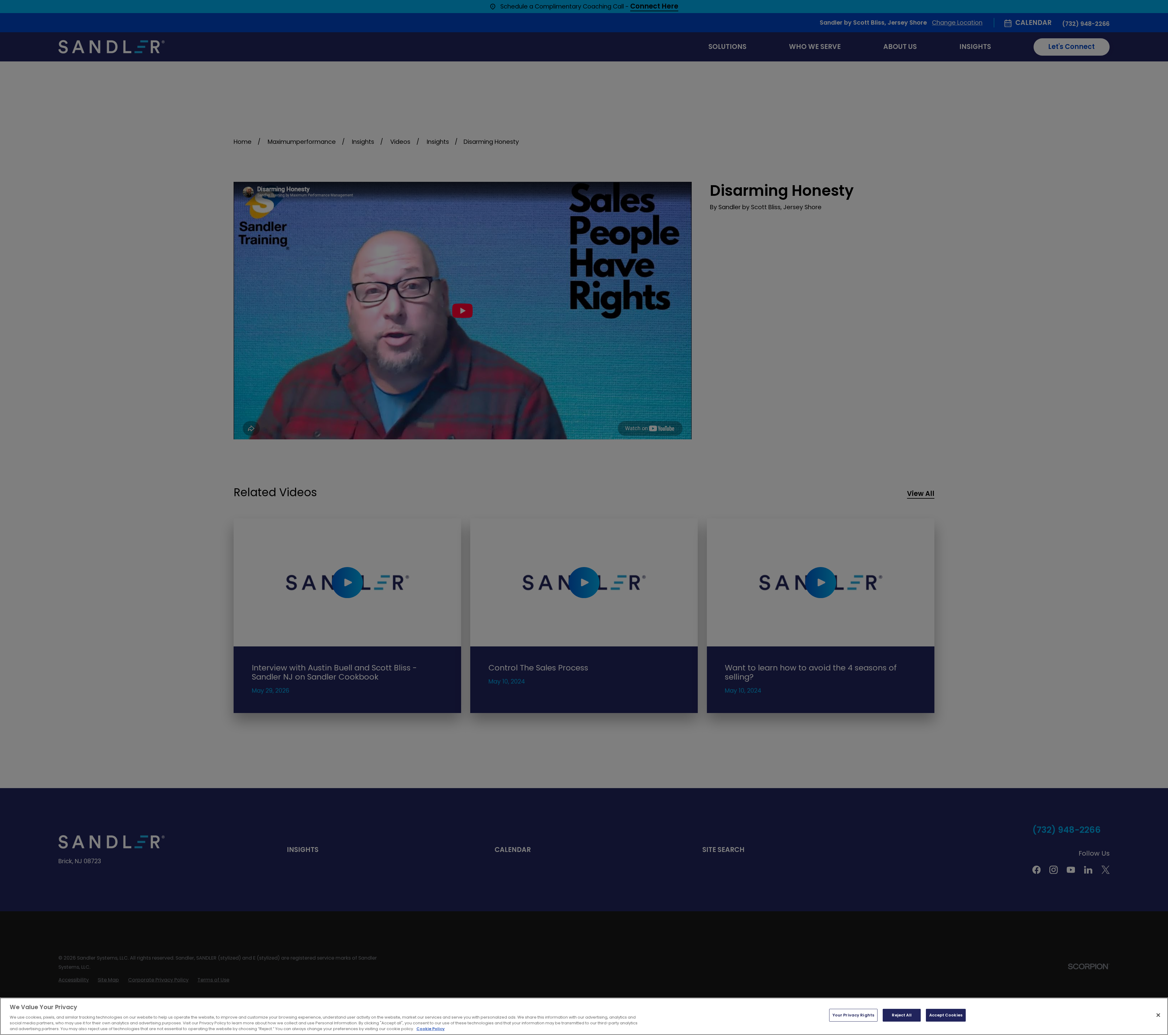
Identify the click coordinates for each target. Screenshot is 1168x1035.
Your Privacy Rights (853, 1015)
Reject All (901, 1015)
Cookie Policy (430, 1029)
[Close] (1158, 1015)
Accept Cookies (945, 1015)
